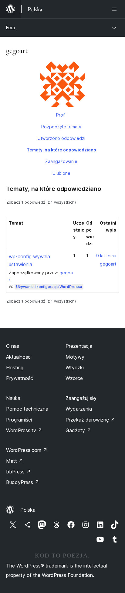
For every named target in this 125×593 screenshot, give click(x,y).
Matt (14, 461)
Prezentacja (79, 346)
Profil (61, 114)
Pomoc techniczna (27, 409)
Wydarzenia (79, 409)
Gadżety (78, 430)
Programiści (19, 420)
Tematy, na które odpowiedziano (61, 149)
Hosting (14, 367)
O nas (12, 346)
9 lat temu (106, 255)
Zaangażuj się (81, 398)
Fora (10, 27)
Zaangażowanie (61, 161)
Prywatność (19, 378)
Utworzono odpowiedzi (61, 138)
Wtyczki (75, 367)
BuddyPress (22, 482)
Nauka (13, 398)
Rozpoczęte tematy (61, 126)
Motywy (75, 357)
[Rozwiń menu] (115, 9)
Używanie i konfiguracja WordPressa (49, 286)
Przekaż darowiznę (90, 420)
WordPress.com (26, 450)
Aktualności (19, 357)
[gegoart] (62, 85)
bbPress (18, 472)
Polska (27, 510)
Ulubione (61, 173)
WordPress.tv (24, 430)
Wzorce (74, 378)
